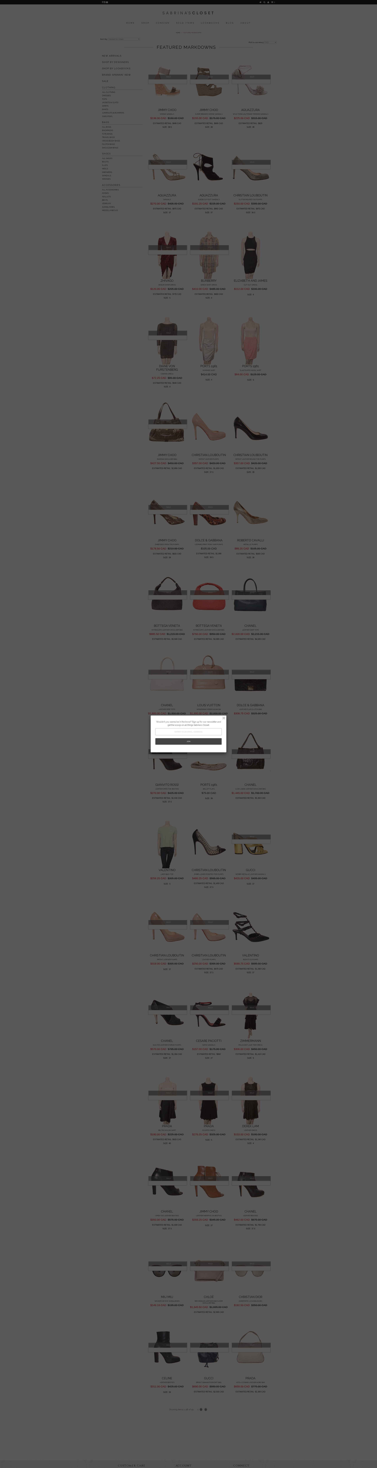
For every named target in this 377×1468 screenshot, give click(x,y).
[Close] (224, 718)
